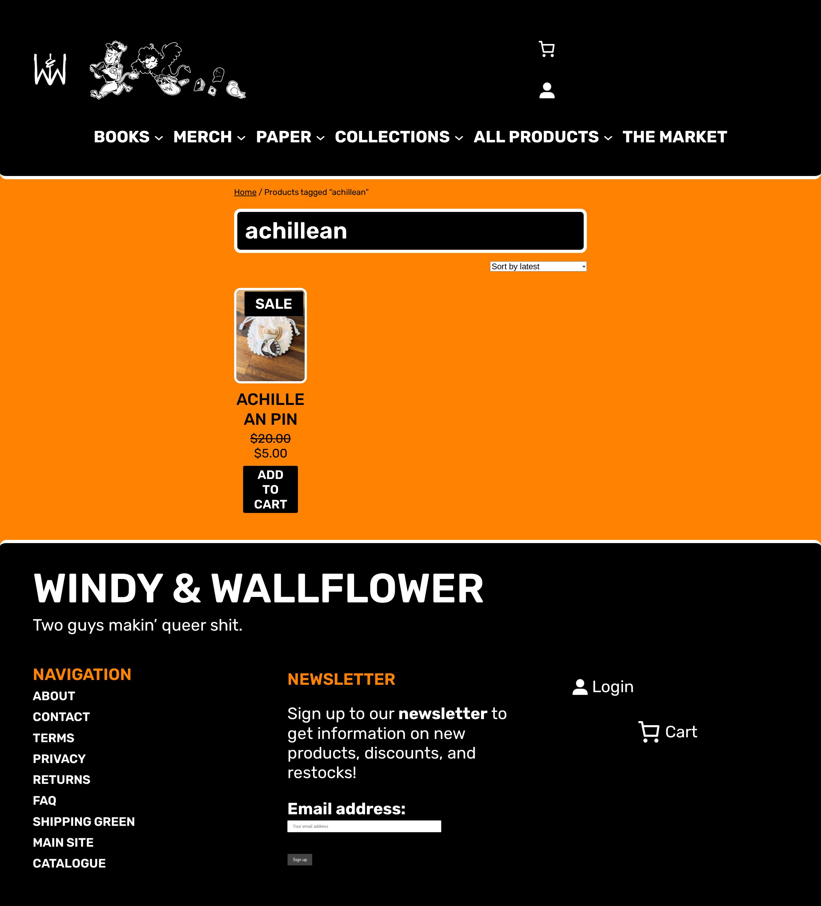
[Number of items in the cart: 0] (546, 48)
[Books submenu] (159, 137)
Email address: (346, 808)
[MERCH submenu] (241, 137)
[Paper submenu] (321, 137)
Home (245, 192)
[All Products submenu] (608, 137)
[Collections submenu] (459, 137)
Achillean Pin (270, 409)
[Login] (546, 89)
